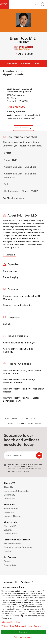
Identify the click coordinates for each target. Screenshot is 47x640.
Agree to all (23, 632)
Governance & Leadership (16, 491)
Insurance (25, 63)
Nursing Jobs (10, 564)
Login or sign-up (14, 115)
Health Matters (11, 508)
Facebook (25, 582)
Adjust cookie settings (11, 622)
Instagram (8, 582)
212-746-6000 (25, 54)
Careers (7, 561)
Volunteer (8, 529)
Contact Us (9, 498)
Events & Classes (12, 516)
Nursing (7, 551)
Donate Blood (10, 533)
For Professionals (12, 543)
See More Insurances (12, 198)
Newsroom (9, 512)
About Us (8, 487)
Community (9, 494)
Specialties (12, 63)
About (37, 63)
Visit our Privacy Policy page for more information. (22, 626)
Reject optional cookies (23, 637)
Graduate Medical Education (18, 547)
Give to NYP (10, 526)
